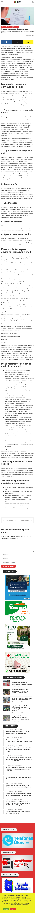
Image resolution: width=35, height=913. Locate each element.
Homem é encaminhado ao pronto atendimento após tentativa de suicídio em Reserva (21, 682)
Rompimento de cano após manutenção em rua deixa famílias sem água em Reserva (20, 717)
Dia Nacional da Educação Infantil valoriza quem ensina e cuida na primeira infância (18, 794)
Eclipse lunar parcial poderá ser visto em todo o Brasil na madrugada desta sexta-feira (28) (18, 769)
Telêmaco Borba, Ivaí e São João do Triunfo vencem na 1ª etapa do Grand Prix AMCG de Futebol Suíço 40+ (19, 803)
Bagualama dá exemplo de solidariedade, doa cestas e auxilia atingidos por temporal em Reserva (21, 708)
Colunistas (15, 27)
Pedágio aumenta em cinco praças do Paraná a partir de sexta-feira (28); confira (18, 786)
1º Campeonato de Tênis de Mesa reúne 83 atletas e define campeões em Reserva (19, 778)
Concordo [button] (6, 909)
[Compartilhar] (6, 42)
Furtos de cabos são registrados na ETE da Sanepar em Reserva (21, 698)
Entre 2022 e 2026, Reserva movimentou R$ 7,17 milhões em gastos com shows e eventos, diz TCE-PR (19, 759)
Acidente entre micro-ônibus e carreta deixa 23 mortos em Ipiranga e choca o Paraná (20, 691)
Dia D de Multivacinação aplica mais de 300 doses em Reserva (18, 812)
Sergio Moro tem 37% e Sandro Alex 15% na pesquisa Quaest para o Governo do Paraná (18, 749)
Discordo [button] (13, 909)
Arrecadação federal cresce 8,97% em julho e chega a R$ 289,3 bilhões (17, 732)
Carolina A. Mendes (7, 27)
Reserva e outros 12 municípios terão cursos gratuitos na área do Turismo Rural (19, 740)
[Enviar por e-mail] (28, 42)
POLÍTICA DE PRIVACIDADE (19, 905)
